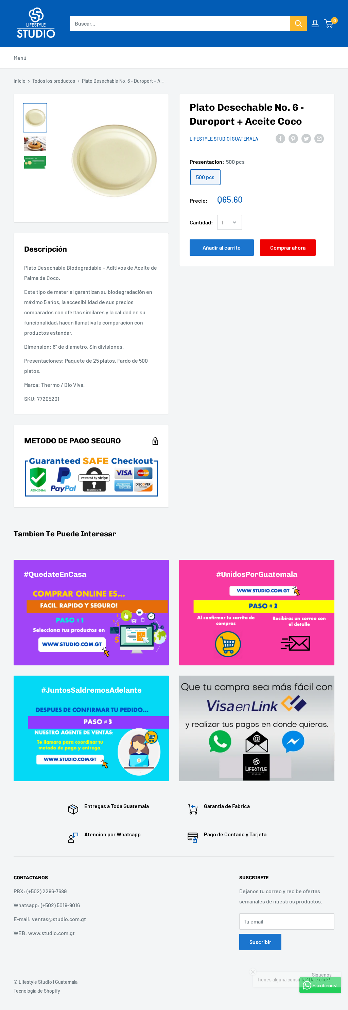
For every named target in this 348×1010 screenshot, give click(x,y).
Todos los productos (53, 81)
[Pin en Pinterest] (293, 138)
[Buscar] (298, 23)
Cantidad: (201, 222)
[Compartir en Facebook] (280, 138)
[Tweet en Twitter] (306, 138)
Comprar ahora (288, 247)
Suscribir (260, 941)
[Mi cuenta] (315, 23)
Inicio (19, 81)
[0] (329, 23)
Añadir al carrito (222, 247)
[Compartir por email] (319, 138)
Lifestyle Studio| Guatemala (224, 139)
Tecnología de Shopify (37, 991)
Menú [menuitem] (20, 57)
